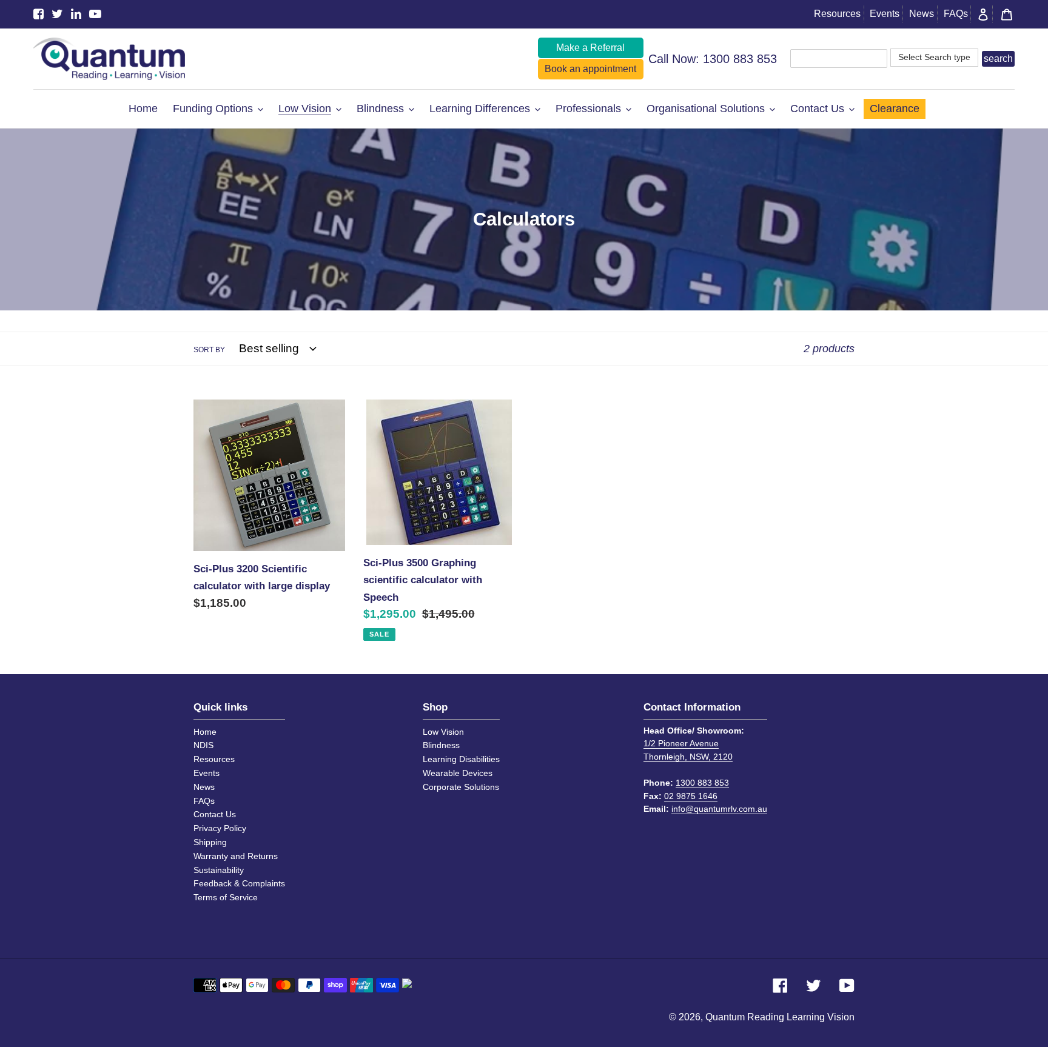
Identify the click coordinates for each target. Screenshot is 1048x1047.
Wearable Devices (457, 773)
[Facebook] (38, 14)
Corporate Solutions (461, 787)
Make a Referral (590, 47)
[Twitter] (57, 14)
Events (884, 13)
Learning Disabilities (461, 759)
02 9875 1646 (690, 796)
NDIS (203, 745)
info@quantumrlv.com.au (719, 809)
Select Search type (934, 57)
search (998, 58)
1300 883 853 (740, 58)
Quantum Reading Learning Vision (780, 1017)
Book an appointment (590, 69)
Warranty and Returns (235, 856)
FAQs (956, 13)
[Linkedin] (76, 14)
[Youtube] (95, 14)
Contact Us (214, 814)
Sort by (209, 350)
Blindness (441, 745)
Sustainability (218, 870)
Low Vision (443, 732)
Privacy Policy (219, 828)
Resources (837, 13)
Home (205, 732)
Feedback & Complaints (239, 883)
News (921, 13)
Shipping (210, 842)
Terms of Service (225, 897)
